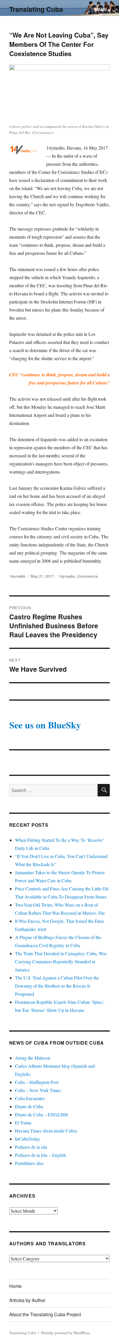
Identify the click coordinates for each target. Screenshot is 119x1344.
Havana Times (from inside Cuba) (46, 1131)
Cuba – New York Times (38, 1090)
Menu (101, 9)
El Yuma (23, 1123)
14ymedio (17, 576)
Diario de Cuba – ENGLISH (41, 1114)
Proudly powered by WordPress (65, 1332)
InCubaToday (27, 1139)
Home (15, 1286)
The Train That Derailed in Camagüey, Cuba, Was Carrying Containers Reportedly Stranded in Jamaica (61, 961)
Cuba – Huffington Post (36, 1082)
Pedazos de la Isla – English (40, 1155)
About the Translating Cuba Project (45, 1314)
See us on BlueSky (45, 725)
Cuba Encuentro (30, 1098)
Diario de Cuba (29, 1106)
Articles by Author (27, 1300)
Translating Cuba (36, 9)
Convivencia (87, 576)
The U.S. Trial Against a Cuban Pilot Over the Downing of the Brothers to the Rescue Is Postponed (57, 986)
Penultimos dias (29, 1163)
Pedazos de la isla (31, 1147)
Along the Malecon (32, 1058)
